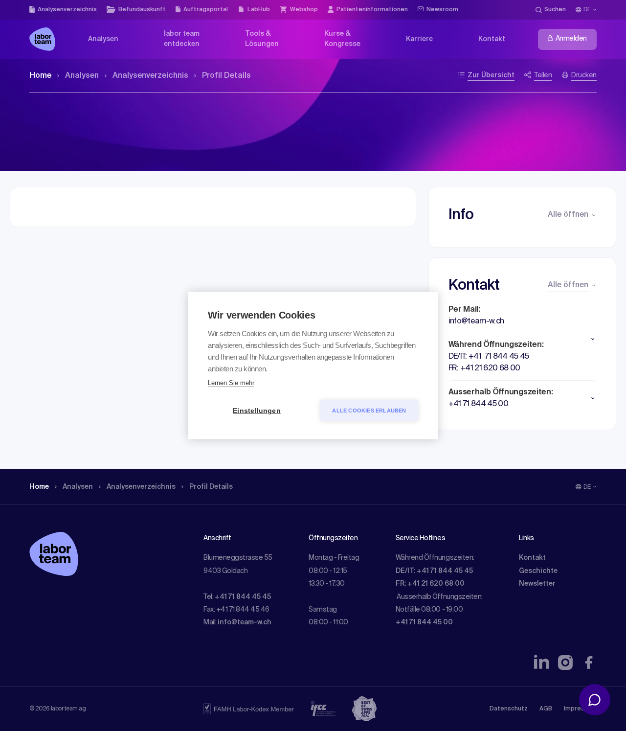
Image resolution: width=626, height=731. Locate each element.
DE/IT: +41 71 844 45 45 (434, 571)
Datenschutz (509, 709)
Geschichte (538, 571)
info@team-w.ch (244, 622)
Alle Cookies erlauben (369, 410)
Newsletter (537, 583)
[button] (522, 339)
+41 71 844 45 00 (424, 622)
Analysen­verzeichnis (150, 76)
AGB (545, 709)
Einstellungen (257, 410)
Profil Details (226, 76)
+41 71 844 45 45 (243, 597)
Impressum (580, 709)
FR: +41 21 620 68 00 (430, 583)
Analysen (82, 76)
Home (40, 76)
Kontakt (532, 557)
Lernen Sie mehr (231, 383)
